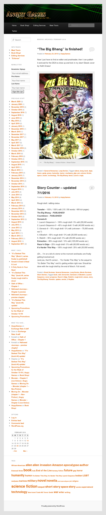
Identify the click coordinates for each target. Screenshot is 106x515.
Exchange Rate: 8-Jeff (20, 328)
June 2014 (15, 194)
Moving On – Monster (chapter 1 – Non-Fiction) (20, 386)
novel (47, 277)
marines (23, 480)
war (56, 492)
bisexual (14, 470)
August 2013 (16, 222)
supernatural (87, 486)
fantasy (55, 470)
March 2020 (15, 101)
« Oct (15, 451)
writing (67, 492)
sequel (41, 486)
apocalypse (71, 465)
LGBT (86, 475)
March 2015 (15, 170)
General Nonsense (51, 171)
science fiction (86, 173)
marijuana (69, 173)
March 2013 (15, 235)
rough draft (78, 277)
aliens (77, 171)
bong (82, 171)
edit (59, 274)
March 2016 (15, 153)
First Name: (15, 76)
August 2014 (16, 189)
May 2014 (15, 197)
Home (14, 25)
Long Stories (63, 171)
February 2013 (17, 238)
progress (53, 277)
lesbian (78, 475)
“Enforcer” (15, 58)
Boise (21, 470)
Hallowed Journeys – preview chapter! (19, 345)
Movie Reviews (85, 272)
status (85, 277)
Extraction (65, 274)
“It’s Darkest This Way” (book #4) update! (18, 303)
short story (52, 486)
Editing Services (39, 25)
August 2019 (16, 115)
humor (62, 173)
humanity (55, 173)
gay (74, 470)
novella (52, 480)
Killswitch (81, 274)
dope (90, 171)
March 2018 (15, 131)
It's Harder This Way (55, 476)
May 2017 (15, 140)
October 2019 (16, 109)
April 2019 (15, 123)
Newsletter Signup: (18, 69)
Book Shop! (24, 25)
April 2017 (15, 142)
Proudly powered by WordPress (53, 506)
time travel (32, 492)
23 (17, 446)
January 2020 (16, 104)
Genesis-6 (74, 274)
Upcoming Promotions (20, 316)
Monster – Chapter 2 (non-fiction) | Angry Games (19, 381)
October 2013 (16, 216)
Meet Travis (54, 25)
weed (70, 175)
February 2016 (17, 156)
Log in (14, 417)
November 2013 (17, 214)
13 (28, 440)
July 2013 (15, 224)
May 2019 (15, 120)
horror (80, 470)
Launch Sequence (68, 476)
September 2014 (17, 186)
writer (61, 492)
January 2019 (16, 126)
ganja (44, 173)
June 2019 (15, 118)
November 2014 (17, 181)
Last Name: (15, 83)
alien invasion (42, 465)
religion (75, 481)
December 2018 (17, 129)
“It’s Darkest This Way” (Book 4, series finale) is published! (19, 256)
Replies (70, 279)
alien (29, 465)
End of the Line (44, 470)
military (32, 480)
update (58, 279)
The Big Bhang (62, 175)
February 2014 (17, 205)
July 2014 (15, 192)
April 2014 (15, 200)
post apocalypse (63, 481)
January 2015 (16, 175)
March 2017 (15, 145)
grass (49, 173)
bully (34, 471)
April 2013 (15, 233)
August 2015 (16, 164)
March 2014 (15, 202)
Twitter (14, 31)
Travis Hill (39, 492)
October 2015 (16, 159)
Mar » (25, 451)
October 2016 (16, 150)
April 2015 (15, 167)
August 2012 (16, 241)
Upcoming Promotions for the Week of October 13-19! (20, 311)
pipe (75, 173)
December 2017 (17, 134)
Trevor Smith (48, 492)
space (39, 175)
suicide (78, 487)
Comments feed (17, 423)
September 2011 (17, 244)
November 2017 (17, 137)
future (39, 173)
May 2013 (15, 230)
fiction (60, 470)
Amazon (57, 465)
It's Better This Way (40, 476)
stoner (45, 175)
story (91, 277)
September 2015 (17, 162)
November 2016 (17, 148)
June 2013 (15, 227)
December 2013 (17, 211)
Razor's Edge (62, 277)
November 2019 (17, 107)
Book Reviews (49, 272)
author (84, 465)
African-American (18, 465)
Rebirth (71, 277)
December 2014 (17, 178)
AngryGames (65, 54)
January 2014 (16, 208)
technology (52, 175)
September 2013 (17, 219)
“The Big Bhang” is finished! (60, 49)
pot (78, 173)
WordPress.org (17, 426)
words (64, 279)
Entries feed (16, 420)
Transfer (52, 279)
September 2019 (17, 112)
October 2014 (16, 183)
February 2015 (17, 172)
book (86, 171)
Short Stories (42, 274)
